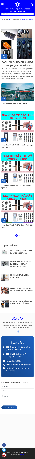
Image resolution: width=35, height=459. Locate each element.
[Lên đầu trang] (30, 447)
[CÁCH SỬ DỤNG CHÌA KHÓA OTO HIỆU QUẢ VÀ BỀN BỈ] (5, 304)
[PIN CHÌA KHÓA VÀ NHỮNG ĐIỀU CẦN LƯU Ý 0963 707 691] (5, 290)
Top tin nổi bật (9, 245)
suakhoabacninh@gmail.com (21, 365)
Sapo (22, 454)
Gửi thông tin (9, 407)
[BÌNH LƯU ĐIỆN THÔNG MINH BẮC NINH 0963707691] (5, 252)
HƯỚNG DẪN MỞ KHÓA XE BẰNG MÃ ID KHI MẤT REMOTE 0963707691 (20, 264)
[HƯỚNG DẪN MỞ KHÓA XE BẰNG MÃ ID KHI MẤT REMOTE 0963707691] (5, 263)
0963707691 (21, 11)
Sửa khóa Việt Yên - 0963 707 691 (14, 104)
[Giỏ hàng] (32, 4)
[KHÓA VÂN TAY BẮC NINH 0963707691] (5, 277)
